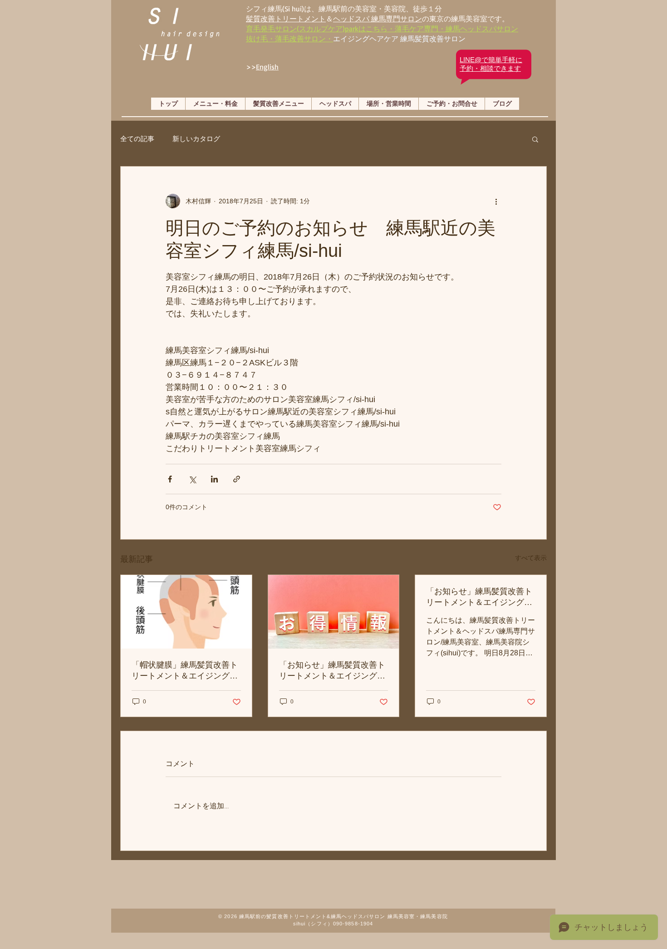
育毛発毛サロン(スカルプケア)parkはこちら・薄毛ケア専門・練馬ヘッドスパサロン (382, 28)
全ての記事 (137, 139)
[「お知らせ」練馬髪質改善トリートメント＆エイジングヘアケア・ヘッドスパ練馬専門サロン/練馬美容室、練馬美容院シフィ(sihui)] (333, 612)
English (267, 66)
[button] (535, 139)
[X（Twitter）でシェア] (192, 479)
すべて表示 (531, 557)
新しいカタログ (196, 139)
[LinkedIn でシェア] (214, 479)
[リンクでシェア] (236, 479)
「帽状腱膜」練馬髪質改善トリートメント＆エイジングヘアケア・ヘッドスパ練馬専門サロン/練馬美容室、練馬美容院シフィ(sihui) (186, 670)
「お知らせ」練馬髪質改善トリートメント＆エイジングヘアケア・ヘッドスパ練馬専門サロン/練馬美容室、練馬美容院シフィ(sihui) (333, 670)
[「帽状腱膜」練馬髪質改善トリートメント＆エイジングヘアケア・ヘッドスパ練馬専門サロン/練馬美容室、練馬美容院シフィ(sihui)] (186, 612)
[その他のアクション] (495, 201)
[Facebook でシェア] (170, 479)
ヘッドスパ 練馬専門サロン (377, 18)
